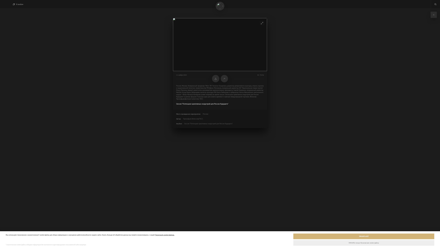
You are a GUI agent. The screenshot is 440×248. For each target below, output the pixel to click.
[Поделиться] (224, 78)
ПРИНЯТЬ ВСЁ (363, 236)
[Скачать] (215, 78)
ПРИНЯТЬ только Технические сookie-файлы (364, 243)
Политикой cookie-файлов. (164, 235)
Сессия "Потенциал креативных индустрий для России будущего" (208, 124)
